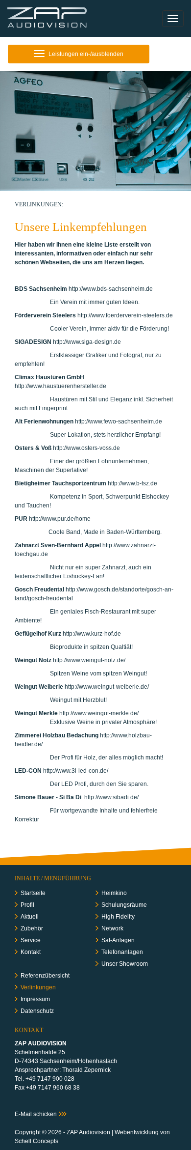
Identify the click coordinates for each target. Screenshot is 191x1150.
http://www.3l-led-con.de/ (76, 770)
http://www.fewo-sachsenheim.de (118, 421)
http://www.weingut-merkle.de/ (99, 713)
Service (31, 940)
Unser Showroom (124, 963)
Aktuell (30, 916)
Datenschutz (37, 1011)
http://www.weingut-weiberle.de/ (108, 686)
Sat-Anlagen (118, 940)
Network (112, 928)
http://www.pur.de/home (60, 518)
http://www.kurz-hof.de (92, 633)
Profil (27, 904)
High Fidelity (118, 916)
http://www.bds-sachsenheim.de (111, 288)
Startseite (33, 893)
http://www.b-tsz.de (132, 483)
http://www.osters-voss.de (86, 448)
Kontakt (31, 952)
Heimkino (114, 893)
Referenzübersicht (45, 975)
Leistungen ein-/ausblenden (78, 56)
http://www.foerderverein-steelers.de (125, 315)
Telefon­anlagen (122, 952)
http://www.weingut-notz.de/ (89, 660)
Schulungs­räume (124, 904)
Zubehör (32, 928)
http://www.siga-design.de (87, 341)
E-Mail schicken (36, 1114)
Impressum (35, 999)
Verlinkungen (38, 987)
